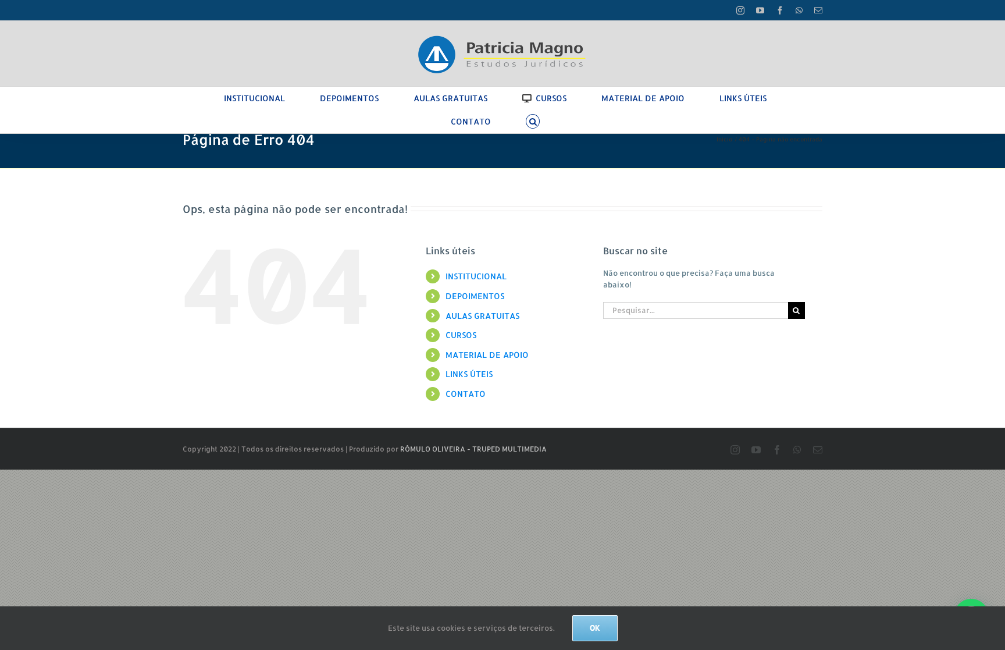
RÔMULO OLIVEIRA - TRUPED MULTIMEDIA (473, 449)
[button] (532, 121)
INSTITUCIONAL (476, 276)
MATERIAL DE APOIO (487, 355)
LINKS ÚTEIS (469, 374)
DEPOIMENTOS (475, 296)
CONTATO (466, 394)
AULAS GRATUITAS (482, 316)
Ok (595, 628)
